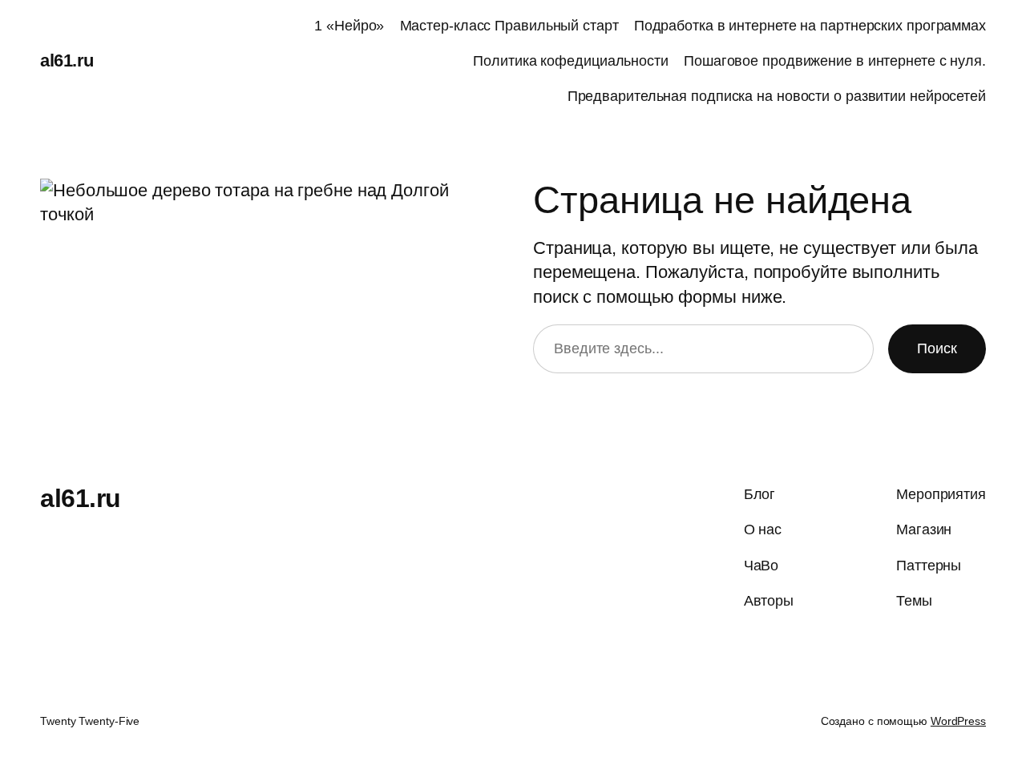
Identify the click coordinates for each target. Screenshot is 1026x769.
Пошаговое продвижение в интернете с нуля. (835, 61)
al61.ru (67, 60)
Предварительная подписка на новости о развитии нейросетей (777, 96)
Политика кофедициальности (571, 61)
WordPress (958, 721)
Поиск (937, 348)
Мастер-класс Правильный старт (509, 26)
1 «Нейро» (349, 26)
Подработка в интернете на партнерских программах (810, 26)
